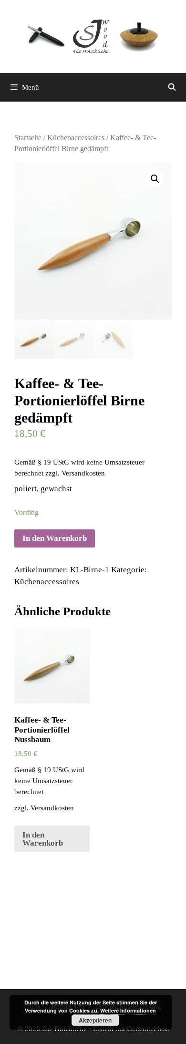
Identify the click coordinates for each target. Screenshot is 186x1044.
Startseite (27, 138)
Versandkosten (83, 473)
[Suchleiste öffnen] (172, 87)
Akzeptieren (95, 1020)
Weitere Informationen (128, 1010)
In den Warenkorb (54, 538)
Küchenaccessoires (75, 138)
